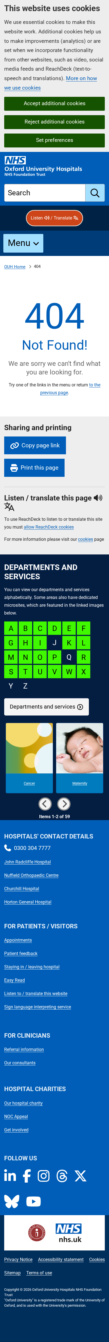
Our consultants (19, 1062)
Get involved (16, 1130)
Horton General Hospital (27, 902)
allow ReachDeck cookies (49, 527)
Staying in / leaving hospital (32, 967)
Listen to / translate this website (35, 993)
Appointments (18, 940)
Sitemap (12, 1273)
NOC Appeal (16, 1116)
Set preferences (54, 140)
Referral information (24, 1049)
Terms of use (39, 1273)
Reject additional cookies (55, 122)
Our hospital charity (23, 1103)
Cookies (97, 1259)
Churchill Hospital (21, 888)
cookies (85, 539)
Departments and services (42, 707)
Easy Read (14, 980)
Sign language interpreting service (37, 1007)
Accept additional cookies (55, 103)
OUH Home (14, 266)
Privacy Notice (18, 1259)
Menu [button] (19, 243)
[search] (95, 193)
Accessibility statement (61, 1259)
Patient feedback (20, 953)
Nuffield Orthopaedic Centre (31, 875)
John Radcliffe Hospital (27, 862)
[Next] (64, 804)
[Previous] (45, 804)
